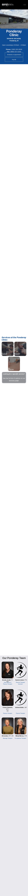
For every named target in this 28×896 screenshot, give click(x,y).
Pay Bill (14, 59)
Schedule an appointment (14, 54)
